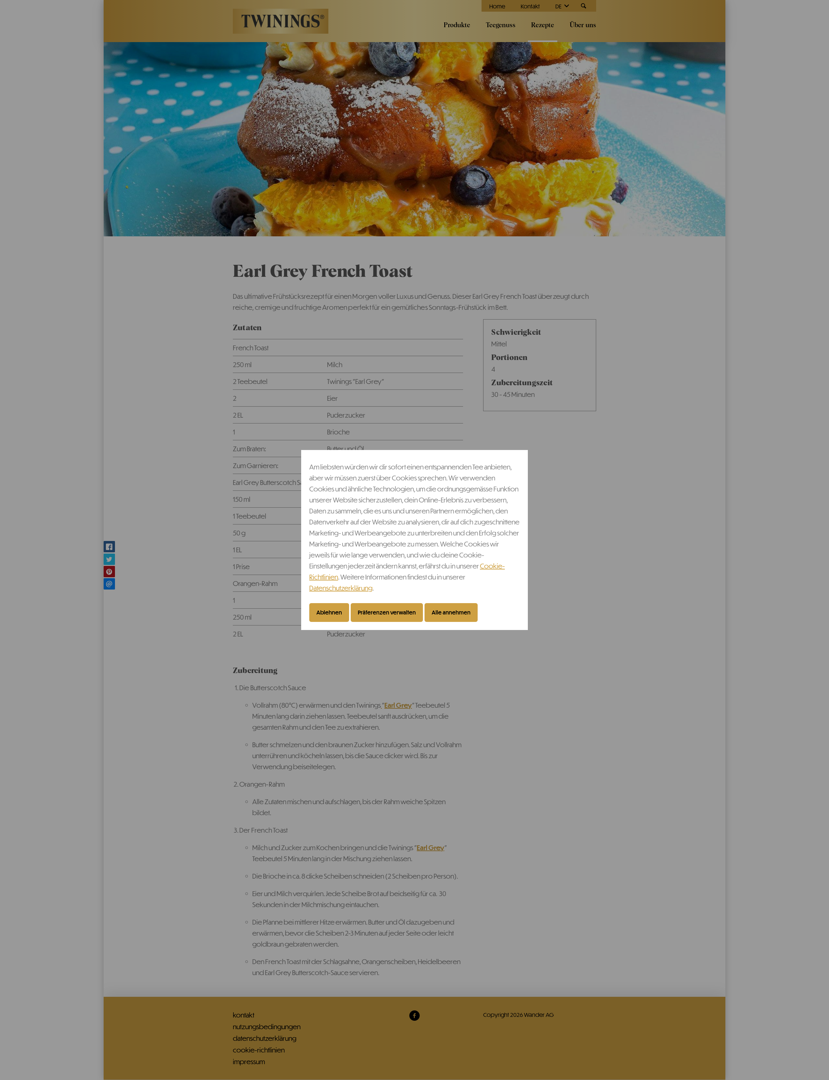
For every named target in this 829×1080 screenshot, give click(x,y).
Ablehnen (329, 612)
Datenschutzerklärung (340, 588)
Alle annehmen (451, 612)
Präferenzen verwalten (387, 612)
